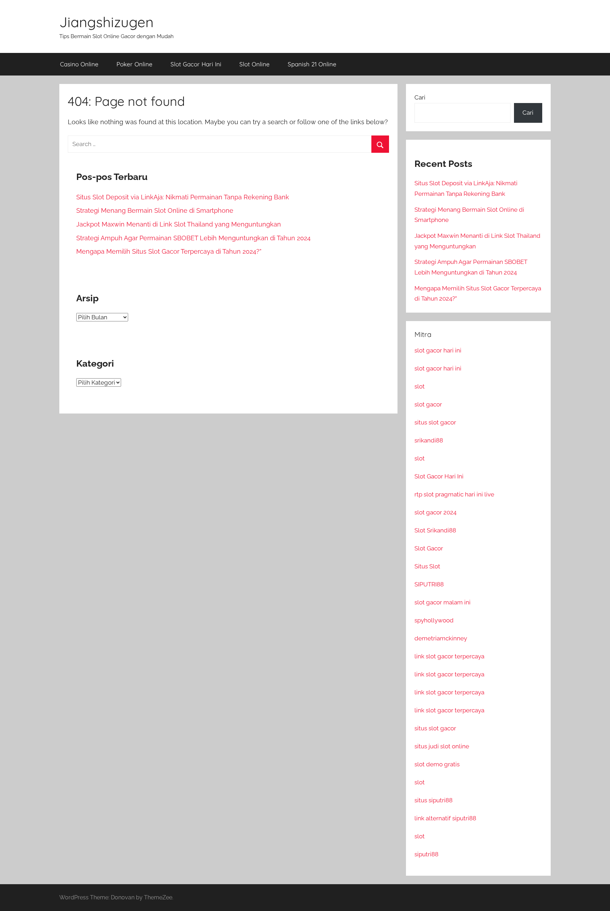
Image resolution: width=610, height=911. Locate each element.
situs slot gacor (435, 422)
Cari (419, 97)
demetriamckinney (440, 638)
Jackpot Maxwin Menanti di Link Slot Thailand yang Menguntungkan (178, 224)
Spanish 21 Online (312, 64)
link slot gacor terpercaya (449, 656)
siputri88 (426, 854)
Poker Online (134, 64)
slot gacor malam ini (442, 602)
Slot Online (254, 64)
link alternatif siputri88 (445, 818)
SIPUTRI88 (429, 584)
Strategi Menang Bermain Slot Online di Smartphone (154, 210)
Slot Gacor (428, 548)
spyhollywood (434, 620)
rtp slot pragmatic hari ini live (454, 494)
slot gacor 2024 (435, 512)
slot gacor (428, 404)
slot (419, 386)
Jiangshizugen (106, 22)
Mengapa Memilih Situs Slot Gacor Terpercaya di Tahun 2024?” (169, 251)
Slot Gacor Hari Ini (196, 64)
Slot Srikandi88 (435, 530)
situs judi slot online (441, 746)
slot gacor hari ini (437, 350)
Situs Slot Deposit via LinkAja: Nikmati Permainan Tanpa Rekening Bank (182, 197)
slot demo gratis (437, 764)
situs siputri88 (433, 800)
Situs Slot (427, 566)
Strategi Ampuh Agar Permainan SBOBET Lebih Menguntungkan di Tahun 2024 (193, 238)
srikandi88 (428, 440)
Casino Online (79, 64)
